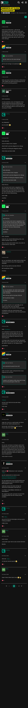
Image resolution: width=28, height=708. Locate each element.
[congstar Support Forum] (5, 2)
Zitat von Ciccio (8, 166)
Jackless (8, 329)
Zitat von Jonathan (9, 215)
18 (18, 586)
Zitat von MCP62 (9, 56)
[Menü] (25, 2)
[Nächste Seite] (21, 586)
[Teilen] (25, 17)
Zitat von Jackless (9, 286)
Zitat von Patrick (9, 363)
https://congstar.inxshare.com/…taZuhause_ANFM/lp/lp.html (9, 477)
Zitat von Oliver (8, 377)
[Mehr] (25, 27)
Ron (4, 472)
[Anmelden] (22, 2)
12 (14, 586)
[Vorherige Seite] (6, 586)
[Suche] (18, 2)
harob (4, 400)
